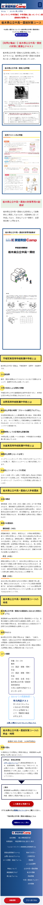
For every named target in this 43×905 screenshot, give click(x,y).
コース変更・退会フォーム (12, 860)
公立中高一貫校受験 (31, 868)
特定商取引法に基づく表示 (24, 841)
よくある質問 (31, 864)
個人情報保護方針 (24, 838)
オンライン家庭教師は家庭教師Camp (25, 847)
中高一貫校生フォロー (31, 880)
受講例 (31, 860)
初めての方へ (31, 852)
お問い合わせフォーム (12, 856)
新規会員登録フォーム (12, 852)
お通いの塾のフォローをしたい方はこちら (21, 723)
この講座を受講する (21, 804)
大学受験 (31, 884)
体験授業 (12, 900)
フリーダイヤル (31, 900)
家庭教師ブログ (12, 872)
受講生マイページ (20, 810)
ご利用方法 (31, 856)
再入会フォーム (12, 876)
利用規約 (9, 841)
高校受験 (31, 876)
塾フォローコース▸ (21, 34)
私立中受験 (31, 872)
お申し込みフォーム (11, 763)
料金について (12, 868)
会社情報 (12, 838)
